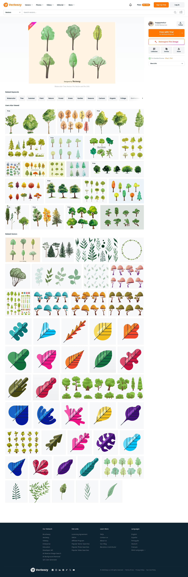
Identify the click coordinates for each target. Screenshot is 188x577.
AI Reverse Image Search (52, 553)
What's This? (169, 58)
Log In (177, 5)
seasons (91, 98)
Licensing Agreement (79, 534)
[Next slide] (140, 98)
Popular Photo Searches (80, 547)
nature (51, 98)
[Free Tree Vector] (66, 148)
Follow (180, 25)
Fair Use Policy (151, 570)
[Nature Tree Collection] (57, 169)
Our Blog (103, 544)
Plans (139, 5)
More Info (153, 63)
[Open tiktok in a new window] (67, 570)
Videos (49, 5)
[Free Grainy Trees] (126, 191)
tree (21, 98)
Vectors (28, 5)
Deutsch (134, 544)
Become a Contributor (108, 547)
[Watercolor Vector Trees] (77, 169)
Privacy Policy (140, 570)
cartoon (102, 98)
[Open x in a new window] (70, 570)
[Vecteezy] (13, 5)
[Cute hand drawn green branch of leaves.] (39, 491)
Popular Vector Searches (81, 544)
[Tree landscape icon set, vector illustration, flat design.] (122, 217)
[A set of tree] (82, 217)
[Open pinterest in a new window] (63, 570)
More (71, 5)
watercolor (11, 98)
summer (31, 98)
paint (42, 98)
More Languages (137, 550)
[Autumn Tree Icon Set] (35, 169)
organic (113, 98)
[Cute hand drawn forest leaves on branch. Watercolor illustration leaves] (16, 491)
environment (136, 98)
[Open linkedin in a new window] (60, 570)
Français (134, 547)
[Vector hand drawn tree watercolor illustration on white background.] (30, 121)
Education (46, 547)
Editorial (60, 5)
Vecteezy (46, 537)
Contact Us (104, 537)
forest (60, 98)
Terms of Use (129, 570)
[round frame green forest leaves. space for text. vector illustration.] (132, 250)
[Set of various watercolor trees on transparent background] (63, 191)
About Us (103, 541)
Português (135, 541)
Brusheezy (46, 534)
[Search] (175, 12)
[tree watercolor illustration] (47, 217)
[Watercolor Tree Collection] (102, 148)
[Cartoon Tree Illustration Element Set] (22, 442)
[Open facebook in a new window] (53, 570)
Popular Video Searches (80, 550)
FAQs (102, 534)
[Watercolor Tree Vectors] (22, 250)
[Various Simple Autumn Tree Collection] (24, 191)
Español (134, 537)
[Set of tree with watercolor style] (13, 169)
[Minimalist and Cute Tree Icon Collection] (95, 191)
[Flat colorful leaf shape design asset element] (18, 331)
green (70, 98)
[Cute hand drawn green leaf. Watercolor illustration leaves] (63, 491)
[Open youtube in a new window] (74, 570)
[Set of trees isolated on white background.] (117, 169)
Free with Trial (166, 33)
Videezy (45, 541)
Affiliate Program (78, 541)
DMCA (74, 537)
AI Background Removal (51, 556)
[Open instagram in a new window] (56, 570)
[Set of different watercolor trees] (123, 467)
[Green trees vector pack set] (17, 217)
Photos (38, 5)
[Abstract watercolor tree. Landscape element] (17, 276)
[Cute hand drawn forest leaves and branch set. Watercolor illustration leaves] (97, 250)
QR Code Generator (50, 560)
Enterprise (46, 544)
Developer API (48, 550)
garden (80, 98)
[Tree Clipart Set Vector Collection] (132, 148)
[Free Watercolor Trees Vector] (75, 121)
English (134, 534)
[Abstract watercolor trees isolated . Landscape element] (58, 250)
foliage (123, 98)
